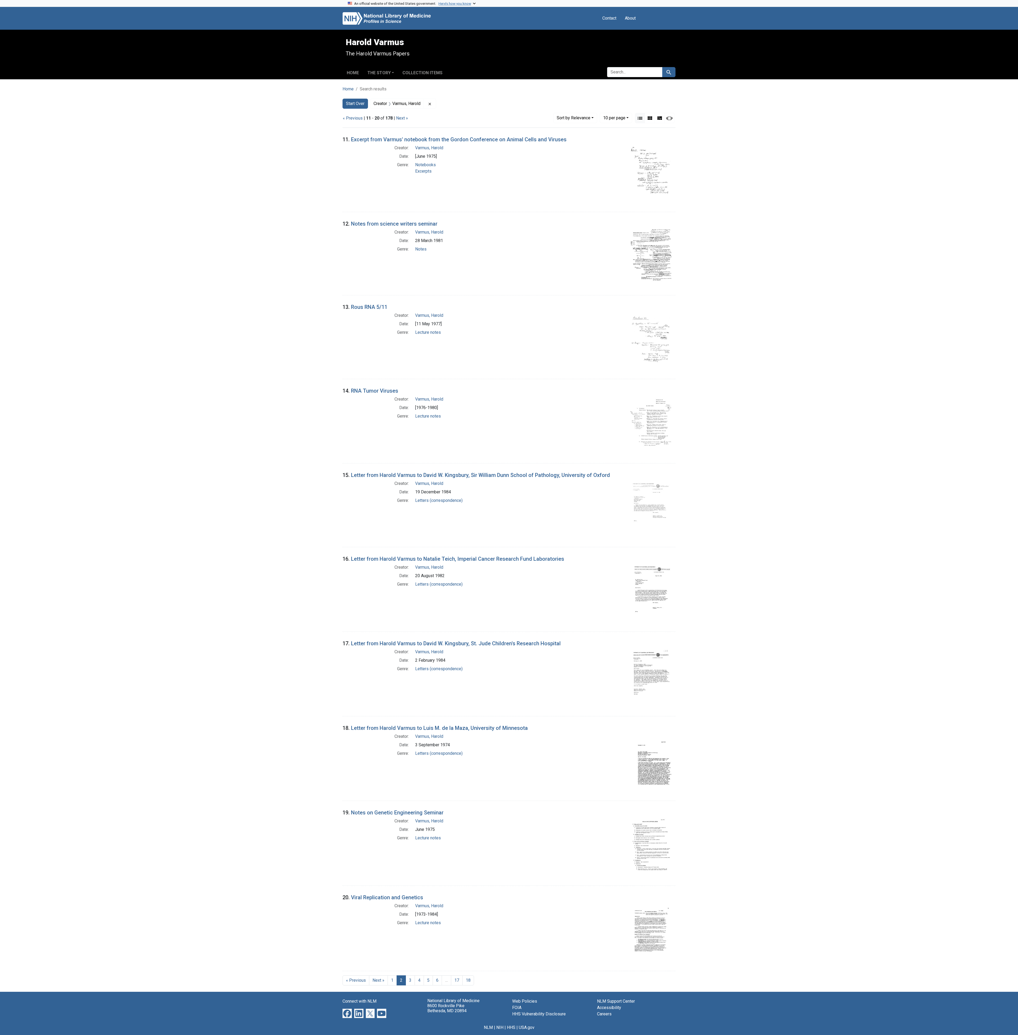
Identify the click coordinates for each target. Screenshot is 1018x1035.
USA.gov (526, 1027)
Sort (573, 117)
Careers (604, 1013)
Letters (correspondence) (439, 500)
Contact (609, 18)
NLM (488, 1027)
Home (353, 72)
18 (468, 980)
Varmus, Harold (429, 147)
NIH (499, 1027)
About (630, 18)
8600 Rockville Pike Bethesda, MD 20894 (447, 1008)
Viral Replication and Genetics (387, 897)
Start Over (355, 103)
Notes (421, 249)
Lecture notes (428, 332)
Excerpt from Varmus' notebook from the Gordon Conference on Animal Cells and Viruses (459, 139)
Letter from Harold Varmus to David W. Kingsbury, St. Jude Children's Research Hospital (456, 643)
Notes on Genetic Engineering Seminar (397, 812)
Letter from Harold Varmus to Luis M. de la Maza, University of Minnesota (439, 728)
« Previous (353, 118)
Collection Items (422, 72)
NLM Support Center (616, 1001)
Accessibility (609, 1007)
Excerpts (423, 171)
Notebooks (425, 164)
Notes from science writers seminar (394, 224)
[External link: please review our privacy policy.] (347, 1013)
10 (614, 117)
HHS (511, 1027)
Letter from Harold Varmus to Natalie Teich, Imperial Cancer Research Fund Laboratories (457, 559)
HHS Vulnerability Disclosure (539, 1013)
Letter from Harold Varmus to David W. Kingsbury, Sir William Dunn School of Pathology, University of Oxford (480, 475)
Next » (402, 118)
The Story (379, 72)
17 (456, 980)
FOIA (516, 1007)
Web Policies (524, 1001)
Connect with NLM (359, 1001)
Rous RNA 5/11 (369, 307)
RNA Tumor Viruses (374, 391)
